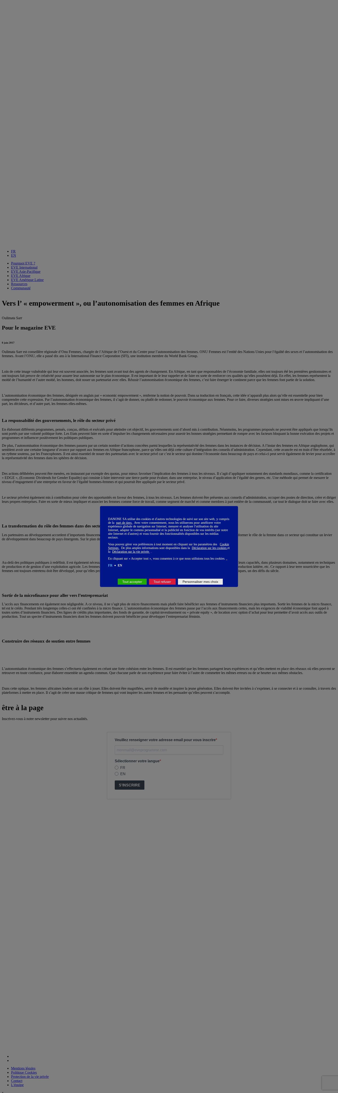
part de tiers (124, 522)
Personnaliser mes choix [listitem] (200, 582)
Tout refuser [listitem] (162, 582)
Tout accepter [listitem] (132, 582)
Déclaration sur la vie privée (131, 551)
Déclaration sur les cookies (209, 548)
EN (120, 565)
